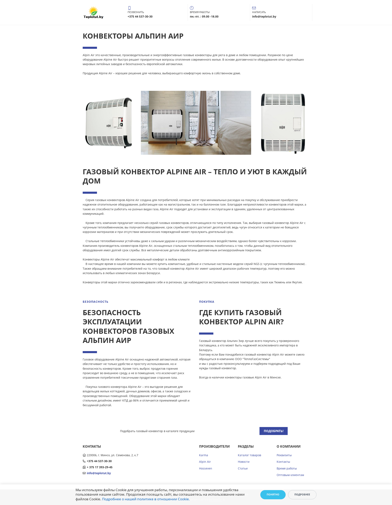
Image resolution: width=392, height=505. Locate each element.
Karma (203, 455)
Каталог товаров (249, 455)
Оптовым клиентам (290, 475)
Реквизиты (284, 455)
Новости (243, 462)
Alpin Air (205, 462)
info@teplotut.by (99, 473)
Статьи (243, 468)
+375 (90, 461)
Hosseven (205, 468)
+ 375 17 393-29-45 (99, 467)
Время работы (287, 468)
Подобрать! (273, 431)
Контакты (283, 462)
